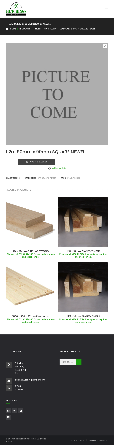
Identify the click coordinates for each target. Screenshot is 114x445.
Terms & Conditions (98, 440)
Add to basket (38, 162)
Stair (69, 178)
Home (13, 28)
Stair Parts (50, 28)
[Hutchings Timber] (16, 8)
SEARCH (78, 362)
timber (76, 178)
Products (24, 28)
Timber (37, 28)
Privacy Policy (77, 440)
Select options (31, 245)
